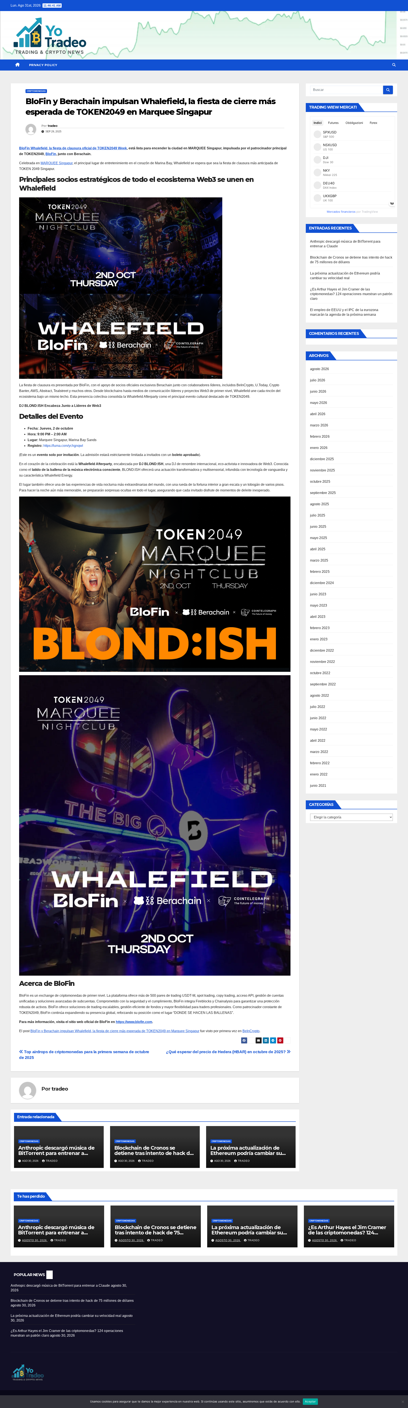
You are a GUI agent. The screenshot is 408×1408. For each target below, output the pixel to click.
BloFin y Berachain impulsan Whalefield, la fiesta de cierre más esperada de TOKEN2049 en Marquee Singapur (114, 1031)
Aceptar (310, 1401)
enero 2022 (319, 774)
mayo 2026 (318, 403)
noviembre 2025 (322, 470)
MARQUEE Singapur (56, 163)
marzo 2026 (319, 425)
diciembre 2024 (322, 583)
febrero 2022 (320, 763)
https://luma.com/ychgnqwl (63, 445)
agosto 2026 (319, 369)
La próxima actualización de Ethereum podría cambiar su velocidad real (246, 1153)
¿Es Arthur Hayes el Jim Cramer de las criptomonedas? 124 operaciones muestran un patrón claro (351, 293)
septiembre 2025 (323, 493)
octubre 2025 (320, 481)
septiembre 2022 (323, 684)
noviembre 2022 (322, 662)
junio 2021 (318, 785)
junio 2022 (318, 718)
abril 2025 (318, 549)
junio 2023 (318, 594)
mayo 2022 (318, 729)
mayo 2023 (318, 605)
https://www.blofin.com (134, 1022)
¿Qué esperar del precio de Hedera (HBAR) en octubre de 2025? (226, 1052)
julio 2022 (317, 707)
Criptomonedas (36, 91)
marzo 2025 (319, 560)
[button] (394, 65)
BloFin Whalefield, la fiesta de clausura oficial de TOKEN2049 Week (73, 148)
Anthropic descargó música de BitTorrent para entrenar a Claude (56, 1153)
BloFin (50, 154)
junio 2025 (318, 526)
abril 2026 (318, 414)
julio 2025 (317, 515)
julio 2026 (317, 380)
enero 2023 (319, 639)
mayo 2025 (318, 538)
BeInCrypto (250, 1031)
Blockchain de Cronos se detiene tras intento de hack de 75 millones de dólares (153, 1153)
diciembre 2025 (322, 459)
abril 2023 (318, 616)
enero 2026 (319, 448)
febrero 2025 (320, 571)
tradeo (53, 126)
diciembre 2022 (322, 650)
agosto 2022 (319, 695)
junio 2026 (318, 391)
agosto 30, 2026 (35, 1240)
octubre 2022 (320, 673)
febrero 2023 (320, 628)
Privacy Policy (43, 65)
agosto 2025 (319, 504)
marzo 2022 (319, 752)
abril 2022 (318, 740)
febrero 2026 (320, 436)
